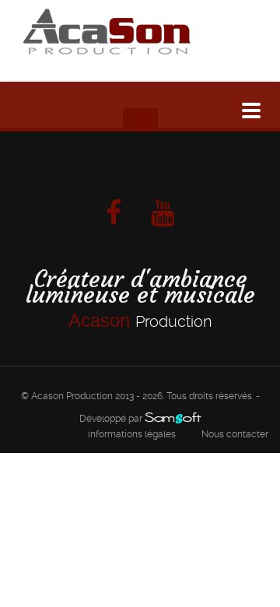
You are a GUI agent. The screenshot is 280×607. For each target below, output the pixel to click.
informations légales (132, 434)
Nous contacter (234, 434)
